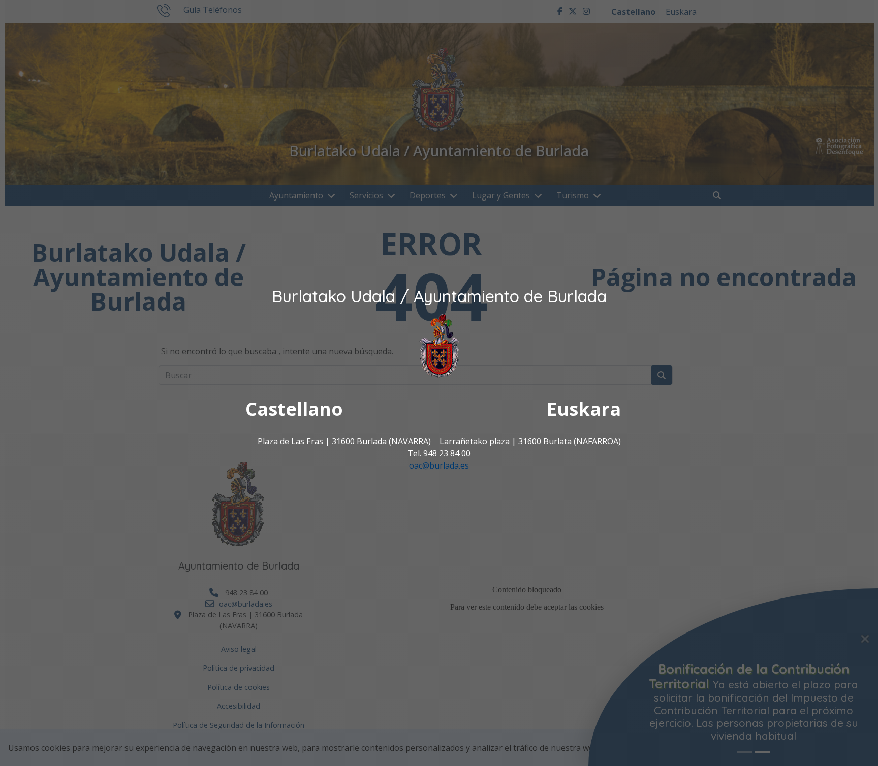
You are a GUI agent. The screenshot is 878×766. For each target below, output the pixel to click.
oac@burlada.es (439, 465)
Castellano (294, 408)
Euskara (584, 408)
